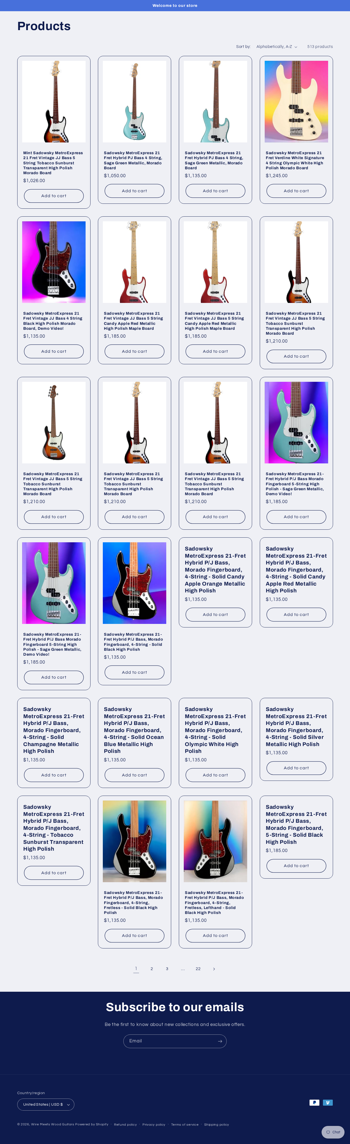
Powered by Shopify (91, 1124)
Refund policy (125, 1124)
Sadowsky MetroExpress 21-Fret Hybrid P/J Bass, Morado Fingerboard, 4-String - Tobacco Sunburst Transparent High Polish (53, 828)
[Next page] (214, 969)
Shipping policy (216, 1124)
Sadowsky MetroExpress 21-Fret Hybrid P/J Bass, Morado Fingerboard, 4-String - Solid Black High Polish (133, 642)
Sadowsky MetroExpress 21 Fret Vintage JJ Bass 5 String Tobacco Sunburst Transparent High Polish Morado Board (295, 323)
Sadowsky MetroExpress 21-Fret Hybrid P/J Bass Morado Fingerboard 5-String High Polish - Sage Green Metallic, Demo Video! (295, 484)
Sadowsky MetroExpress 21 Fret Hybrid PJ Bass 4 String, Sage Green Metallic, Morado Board (133, 160)
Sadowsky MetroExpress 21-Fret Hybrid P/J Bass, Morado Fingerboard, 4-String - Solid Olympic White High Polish (215, 730)
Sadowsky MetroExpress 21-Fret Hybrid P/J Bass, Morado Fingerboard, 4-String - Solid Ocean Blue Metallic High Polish (134, 730)
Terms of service (185, 1124)
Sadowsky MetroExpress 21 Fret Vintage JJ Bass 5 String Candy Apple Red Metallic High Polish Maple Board (133, 321)
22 (198, 969)
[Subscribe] (220, 1041)
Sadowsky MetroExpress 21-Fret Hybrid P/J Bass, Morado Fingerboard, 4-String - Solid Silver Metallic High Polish (296, 726)
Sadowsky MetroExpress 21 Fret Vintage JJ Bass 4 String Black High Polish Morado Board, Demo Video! (53, 321)
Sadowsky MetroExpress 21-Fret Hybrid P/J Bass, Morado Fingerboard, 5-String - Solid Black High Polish (296, 824)
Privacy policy (153, 1124)
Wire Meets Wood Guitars (52, 1124)
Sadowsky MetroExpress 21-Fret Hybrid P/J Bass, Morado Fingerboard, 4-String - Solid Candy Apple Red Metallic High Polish (296, 569)
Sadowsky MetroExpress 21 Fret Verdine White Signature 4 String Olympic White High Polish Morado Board (295, 160)
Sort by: (243, 47)
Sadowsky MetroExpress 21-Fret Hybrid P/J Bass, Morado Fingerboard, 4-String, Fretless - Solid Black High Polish (133, 902)
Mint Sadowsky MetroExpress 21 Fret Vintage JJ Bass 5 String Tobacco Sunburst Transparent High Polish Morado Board (53, 163)
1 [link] (136, 968)
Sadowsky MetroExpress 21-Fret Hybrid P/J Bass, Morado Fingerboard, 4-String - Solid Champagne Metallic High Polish (53, 730)
